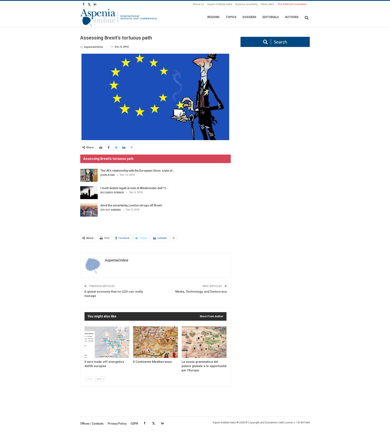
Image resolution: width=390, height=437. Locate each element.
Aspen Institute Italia (219, 4)
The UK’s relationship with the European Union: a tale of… (137, 170)
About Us (198, 4)
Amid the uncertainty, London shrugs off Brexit (131, 205)
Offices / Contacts (92, 423)
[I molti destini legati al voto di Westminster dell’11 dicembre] (89, 192)
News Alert (267, 4)
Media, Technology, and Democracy (201, 291)
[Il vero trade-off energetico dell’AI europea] (106, 342)
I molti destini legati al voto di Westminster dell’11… (134, 188)
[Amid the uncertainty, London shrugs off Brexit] (89, 210)
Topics (231, 17)
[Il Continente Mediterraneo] (155, 342)
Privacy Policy (117, 423)
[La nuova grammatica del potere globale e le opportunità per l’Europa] (204, 342)
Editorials (270, 17)
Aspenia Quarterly (246, 4)
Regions (213, 17)
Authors (292, 17)
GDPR (134, 423)
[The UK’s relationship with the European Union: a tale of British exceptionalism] (89, 175)
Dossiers (249, 17)
